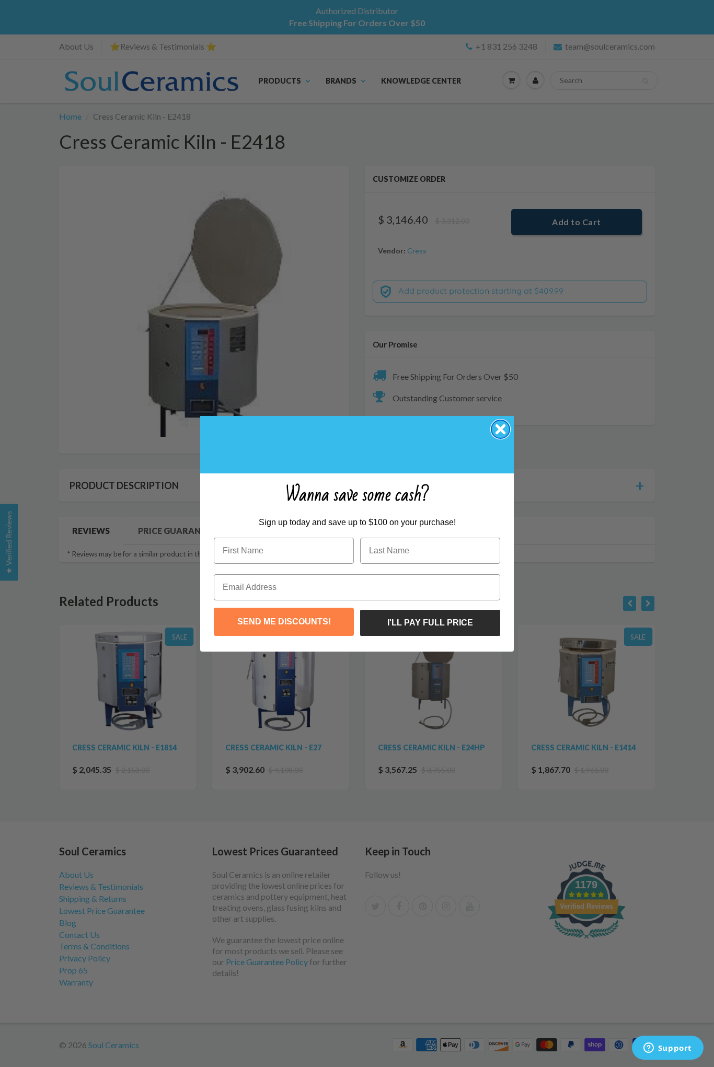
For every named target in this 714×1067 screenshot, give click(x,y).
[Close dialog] (500, 429)
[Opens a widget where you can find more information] (667, 1049)
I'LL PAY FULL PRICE (430, 622)
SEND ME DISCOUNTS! (284, 621)
